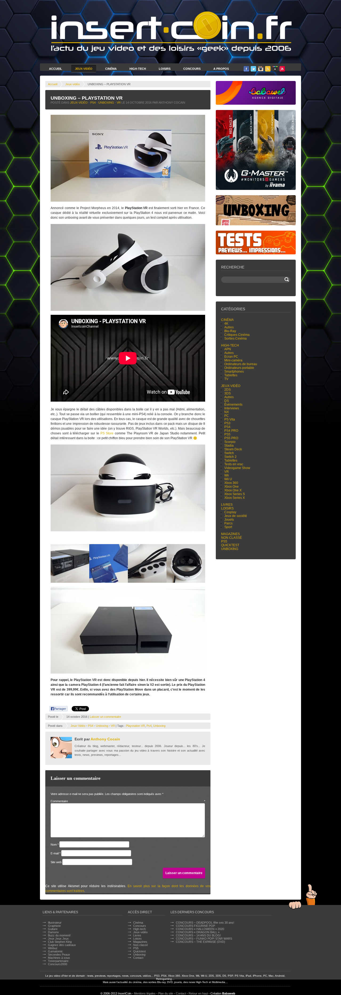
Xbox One (231, 486)
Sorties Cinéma (235, 338)
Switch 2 (230, 457)
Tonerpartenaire (58, 961)
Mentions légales (145, 993)
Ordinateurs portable (239, 368)
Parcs (228, 523)
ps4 (149, 725)
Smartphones (234, 371)
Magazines (230, 534)
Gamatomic (55, 951)
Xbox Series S (234, 494)
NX (226, 412)
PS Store (107, 433)
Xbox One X (233, 490)
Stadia (229, 445)
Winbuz (53, 948)
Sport (228, 527)
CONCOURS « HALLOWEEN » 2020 (200, 929)
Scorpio (230, 442)
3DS (227, 393)
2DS (227, 390)
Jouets (229, 519)
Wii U (228, 479)
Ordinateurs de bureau (240, 364)
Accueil (55, 68)
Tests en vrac (233, 464)
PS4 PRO (231, 431)
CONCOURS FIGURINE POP (195, 925)
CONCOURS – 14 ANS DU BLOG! (198, 935)
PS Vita (229, 419)
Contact (138, 957)
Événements (233, 404)
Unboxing (106, 102)
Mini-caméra (233, 360)
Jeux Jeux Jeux (58, 938)
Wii (226, 475)
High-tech (230, 345)
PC (226, 416)
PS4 (93, 102)
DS (226, 401)
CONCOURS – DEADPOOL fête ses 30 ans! (205, 922)
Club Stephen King (60, 941)
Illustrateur (55, 922)
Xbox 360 (231, 483)
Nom (55, 844)
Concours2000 (57, 964)
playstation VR (135, 725)
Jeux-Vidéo (83, 68)
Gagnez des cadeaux (62, 945)
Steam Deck (233, 449)
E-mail (55, 853)
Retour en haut (198, 993)
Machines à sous (59, 957)
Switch (229, 453)
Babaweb (228, 993)
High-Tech (137, 68)
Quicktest (230, 545)
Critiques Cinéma (237, 335)
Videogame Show (237, 468)
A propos (221, 68)
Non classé (231, 538)
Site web (56, 862)
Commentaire (128, 801)
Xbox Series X (234, 498)
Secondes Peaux (59, 954)
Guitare (53, 929)
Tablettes (230, 375)
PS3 (227, 423)
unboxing (159, 725)
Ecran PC (231, 356)
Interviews (231, 408)
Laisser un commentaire (105, 716)
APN (227, 349)
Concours (192, 68)
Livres (227, 505)
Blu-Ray (230, 331)
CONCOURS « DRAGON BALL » (198, 932)
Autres (229, 327)
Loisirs (164, 68)
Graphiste (54, 925)
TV (226, 379)
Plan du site (165, 993)
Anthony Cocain (105, 739)
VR (119, 102)
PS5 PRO (231, 438)
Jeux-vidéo (72, 84)
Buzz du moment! (59, 935)
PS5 (227, 434)
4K (226, 323)
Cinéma (111, 68)
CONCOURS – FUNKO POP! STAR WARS (204, 938)
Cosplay (230, 512)
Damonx (53, 932)
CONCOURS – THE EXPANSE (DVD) (200, 941)
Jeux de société (235, 516)
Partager (55, 708)
